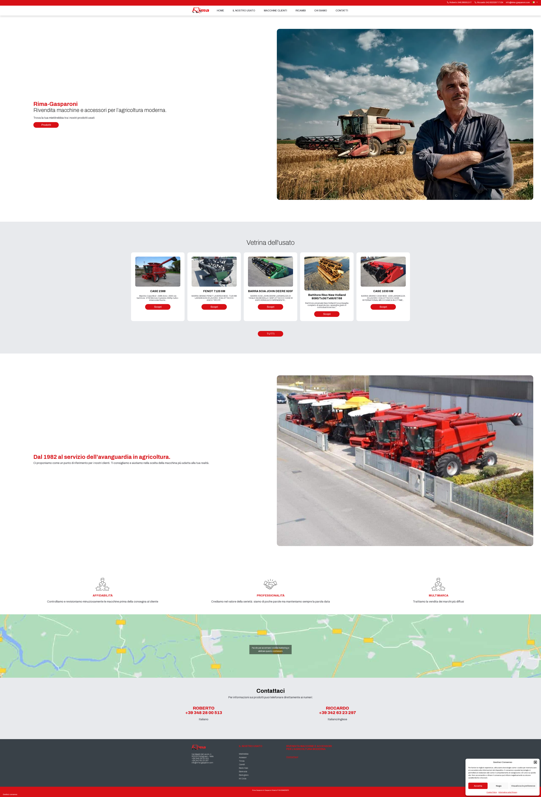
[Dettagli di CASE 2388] (157, 272)
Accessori (243, 757)
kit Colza (242, 779)
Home (220, 10)
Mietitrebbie (243, 754)
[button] (535, 762)
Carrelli (242, 764)
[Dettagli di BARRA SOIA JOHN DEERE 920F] (270, 272)
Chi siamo (320, 10)
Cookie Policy (491, 792)
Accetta (478, 786)
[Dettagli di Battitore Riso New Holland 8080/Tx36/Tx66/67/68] (326, 273)
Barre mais (243, 768)
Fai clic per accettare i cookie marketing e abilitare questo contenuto (270, 649)
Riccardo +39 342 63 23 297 (337, 710)
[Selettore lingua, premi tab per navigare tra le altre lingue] (535, 2)
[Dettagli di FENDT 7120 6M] (214, 272)
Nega (498, 786)
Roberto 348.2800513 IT (461, 2)
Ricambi (301, 10)
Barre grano (244, 775)
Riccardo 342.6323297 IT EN (490, 2)
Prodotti (46, 125)
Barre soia (243, 772)
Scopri (158, 306)
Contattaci (292, 757)
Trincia (241, 761)
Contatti (342, 10)
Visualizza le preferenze (523, 786)
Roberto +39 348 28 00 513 (203, 710)
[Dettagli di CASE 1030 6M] (383, 272)
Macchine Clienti (275, 10)
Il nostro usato (244, 10)
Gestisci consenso (10, 794)
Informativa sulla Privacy (507, 792)
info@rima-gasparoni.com (518, 2)
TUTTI (270, 333)
